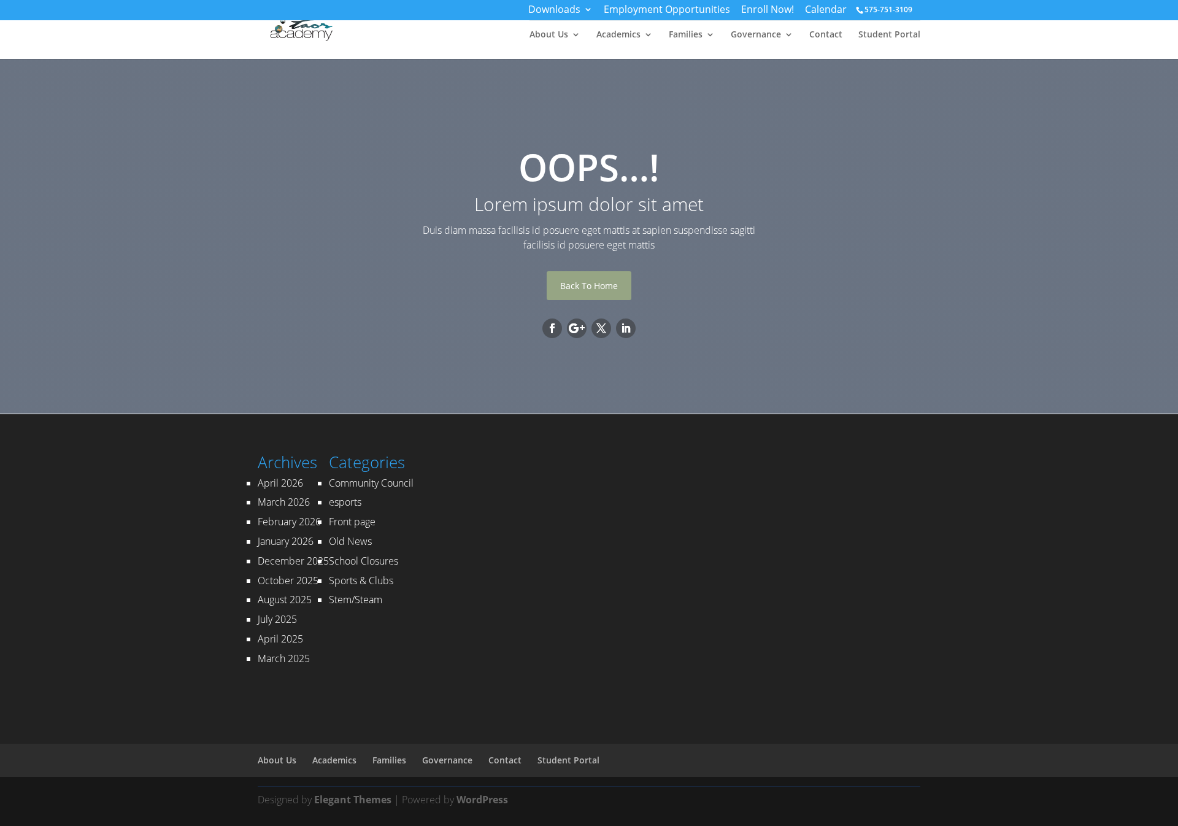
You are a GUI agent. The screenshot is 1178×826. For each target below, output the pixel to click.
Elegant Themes (352, 799)
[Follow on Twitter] (601, 328)
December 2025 (293, 561)
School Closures (363, 561)
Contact (825, 35)
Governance (756, 35)
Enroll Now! (767, 11)
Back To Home (589, 285)
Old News (350, 541)
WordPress (482, 799)
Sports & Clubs (361, 580)
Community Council (371, 483)
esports (345, 502)
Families (686, 35)
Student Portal (889, 35)
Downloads (554, 11)
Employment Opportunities (667, 11)
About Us (548, 35)
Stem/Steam (355, 599)
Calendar (826, 11)
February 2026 (289, 521)
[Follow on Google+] (577, 328)
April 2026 (280, 483)
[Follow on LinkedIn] (626, 328)
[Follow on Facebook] (552, 328)
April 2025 (280, 639)
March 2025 (284, 658)
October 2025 (288, 580)
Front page (352, 521)
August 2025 (285, 599)
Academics (618, 35)
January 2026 (286, 541)
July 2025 (277, 619)
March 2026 (284, 502)
